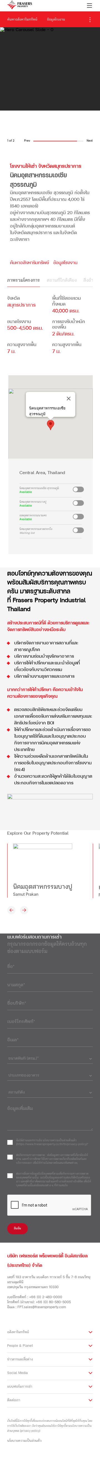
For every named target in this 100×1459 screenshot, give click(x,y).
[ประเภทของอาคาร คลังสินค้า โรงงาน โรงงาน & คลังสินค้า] (50, 1074)
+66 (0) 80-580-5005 (53, 1302)
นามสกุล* (16, 985)
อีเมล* (13, 1040)
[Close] (68, 398)
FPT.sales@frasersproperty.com (42, 1307)
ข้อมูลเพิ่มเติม (20, 1109)
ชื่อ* (10, 967)
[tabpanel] (50, 326)
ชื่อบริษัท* (16, 1003)
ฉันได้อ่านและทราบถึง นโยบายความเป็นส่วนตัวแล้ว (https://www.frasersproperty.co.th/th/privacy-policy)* (52, 1142)
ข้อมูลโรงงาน (56, 19)
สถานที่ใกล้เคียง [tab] (62, 280)
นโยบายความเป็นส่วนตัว (24, 1441)
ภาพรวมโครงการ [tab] (23, 280)
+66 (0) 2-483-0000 (45, 1297)
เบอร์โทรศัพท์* (21, 1022)
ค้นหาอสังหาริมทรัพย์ (22, 19)
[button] (50, 425)
